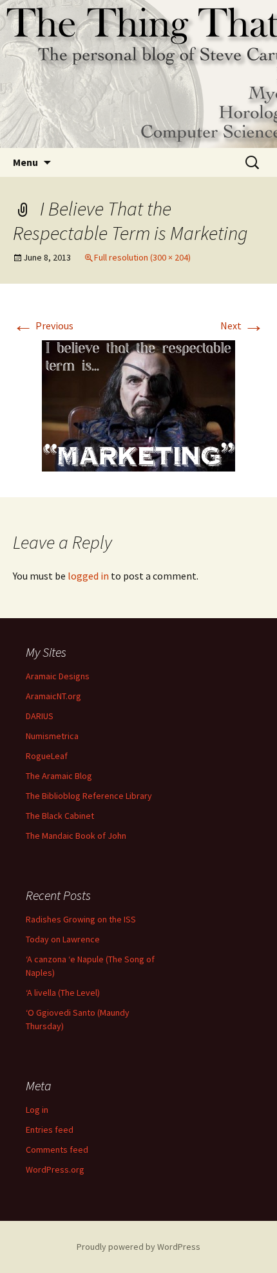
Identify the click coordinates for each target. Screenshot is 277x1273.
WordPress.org (55, 1169)
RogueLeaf (47, 756)
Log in (37, 1109)
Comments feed (57, 1149)
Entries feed (49, 1129)
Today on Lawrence (63, 939)
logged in (88, 575)
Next (242, 325)
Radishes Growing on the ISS (81, 919)
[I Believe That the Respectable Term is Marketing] (138, 404)
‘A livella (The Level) (63, 992)
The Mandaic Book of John (76, 835)
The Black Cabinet (60, 815)
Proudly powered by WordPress (138, 1246)
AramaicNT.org (53, 696)
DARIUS (39, 716)
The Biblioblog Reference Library (89, 795)
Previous (43, 325)
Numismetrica (52, 736)
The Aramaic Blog (59, 776)
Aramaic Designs (58, 676)
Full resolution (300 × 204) (142, 257)
